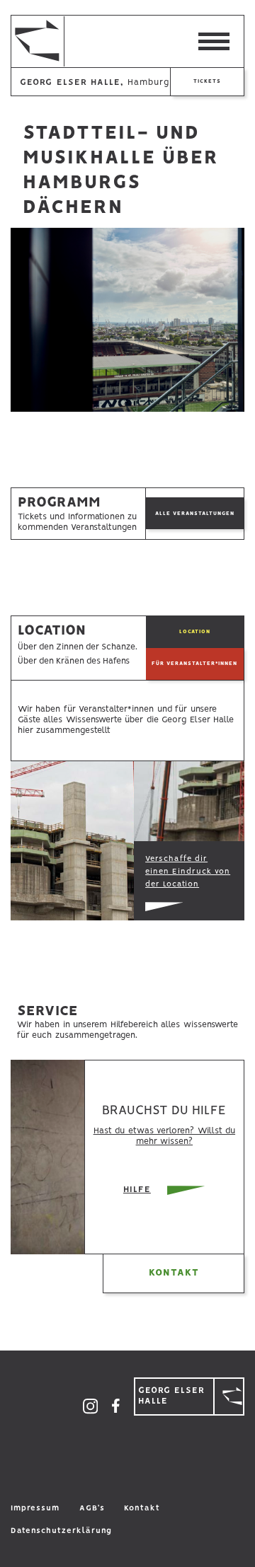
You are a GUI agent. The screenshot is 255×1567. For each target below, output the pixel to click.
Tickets (207, 81)
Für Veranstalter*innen (194, 663)
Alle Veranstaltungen (194, 513)
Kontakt (174, 1273)
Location (194, 631)
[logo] (19, 41)
